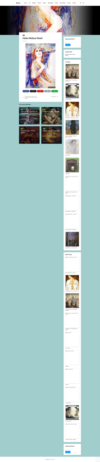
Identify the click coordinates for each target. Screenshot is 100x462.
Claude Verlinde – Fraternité (51, 131)
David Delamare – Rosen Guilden (28, 131)
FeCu (18, 3)
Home (25, 2)
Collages (34, 2)
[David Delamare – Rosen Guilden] (29, 134)
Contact (74, 2)
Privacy (68, 2)
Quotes (44, 2)
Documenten (63, 2)
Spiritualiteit (50, 2)
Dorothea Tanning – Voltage (51, 111)
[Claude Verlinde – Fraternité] (51, 134)
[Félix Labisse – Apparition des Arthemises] (29, 115)
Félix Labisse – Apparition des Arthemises (29, 112)
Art (29, 2)
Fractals (39, 2)
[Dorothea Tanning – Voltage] (51, 115)
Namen (56, 2)
